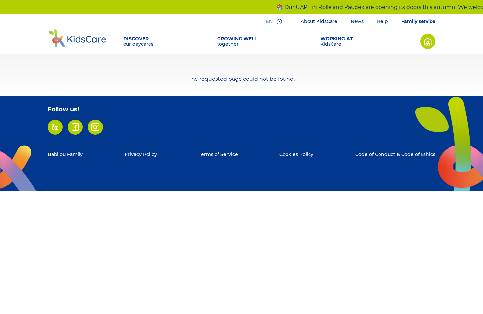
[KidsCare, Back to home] (77, 38)
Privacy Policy (141, 154)
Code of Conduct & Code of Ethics (395, 154)
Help (382, 21)
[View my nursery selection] (427, 41)
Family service (418, 21)
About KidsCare (319, 21)
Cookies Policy (296, 154)
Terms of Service (218, 154)
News (357, 21)
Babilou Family (65, 154)
